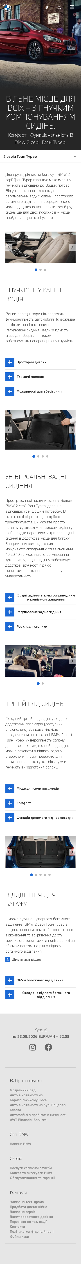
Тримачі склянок (30, 377)
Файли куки (19, 1236)
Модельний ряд (23, 1090)
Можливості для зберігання (39, 391)
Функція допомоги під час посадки (45, 817)
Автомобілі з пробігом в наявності (38, 1115)
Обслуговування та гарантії (32, 1178)
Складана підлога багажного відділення (46, 995)
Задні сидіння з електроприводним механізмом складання (46, 597)
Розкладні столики (32, 626)
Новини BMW (20, 1144)
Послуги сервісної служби (31, 1168)
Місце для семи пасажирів (38, 788)
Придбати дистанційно (28, 1207)
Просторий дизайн (32, 362)
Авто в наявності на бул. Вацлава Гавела (38, 1107)
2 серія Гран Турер (20, 156)
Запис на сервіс (22, 1212)
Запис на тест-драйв (27, 1202)
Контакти (17, 1226)
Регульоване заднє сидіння (39, 612)
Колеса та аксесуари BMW (31, 1173)
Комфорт (24, 803)
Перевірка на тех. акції (28, 1221)
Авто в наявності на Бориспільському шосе (28, 1097)
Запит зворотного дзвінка (31, 1217)
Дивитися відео (26, 959)
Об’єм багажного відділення (40, 980)
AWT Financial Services (28, 1120)
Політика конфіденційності (32, 1231)
